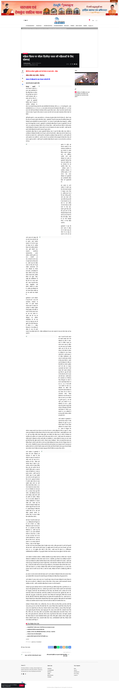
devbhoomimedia (27, 63)
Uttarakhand (38, 641)
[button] (21, 685)
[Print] (76, 64)
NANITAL (25, 53)
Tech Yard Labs (69, 687)
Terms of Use (8, 686)
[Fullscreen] (96, 84)
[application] (86, 78)
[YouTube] (26, 20)
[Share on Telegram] (61, 647)
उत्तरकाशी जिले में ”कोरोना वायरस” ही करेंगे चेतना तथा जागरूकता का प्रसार (40, 627)
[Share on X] (73, 64)
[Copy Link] (67, 647)
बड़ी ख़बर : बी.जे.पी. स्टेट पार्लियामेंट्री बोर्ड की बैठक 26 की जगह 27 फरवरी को (41, 631)
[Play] (76, 84)
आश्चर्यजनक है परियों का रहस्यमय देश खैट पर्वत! (35, 629)
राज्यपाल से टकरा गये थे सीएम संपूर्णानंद (34, 633)
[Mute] (94, 84)
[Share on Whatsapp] (58, 647)
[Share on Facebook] (71, 64)
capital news (33, 641)
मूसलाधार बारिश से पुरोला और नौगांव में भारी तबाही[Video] (37, 636)
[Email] (75, 64)
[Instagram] (27, 20)
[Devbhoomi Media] (59, 20)
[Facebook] (24, 20)
